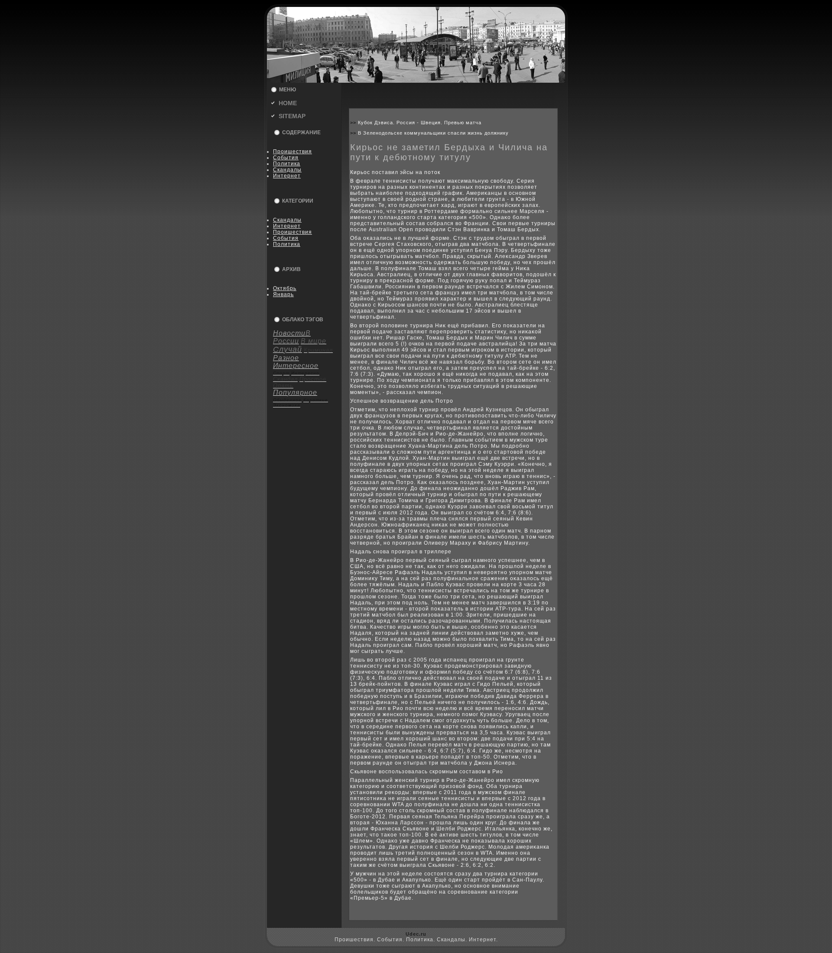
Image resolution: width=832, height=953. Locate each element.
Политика (286, 164)
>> (354, 122)
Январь (283, 294)
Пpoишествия (292, 152)
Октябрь (284, 288)
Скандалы (287, 170)
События (286, 158)
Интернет (287, 176)
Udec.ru (416, 934)
